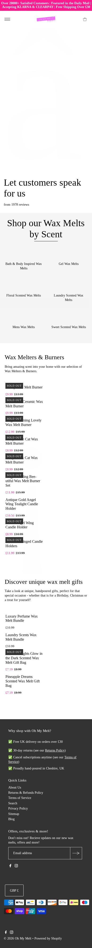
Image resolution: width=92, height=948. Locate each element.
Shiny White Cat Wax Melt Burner (21, 441)
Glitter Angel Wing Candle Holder (19, 525)
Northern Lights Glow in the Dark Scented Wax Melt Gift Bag (23, 657)
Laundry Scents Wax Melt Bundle (21, 637)
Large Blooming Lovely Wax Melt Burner (23, 422)
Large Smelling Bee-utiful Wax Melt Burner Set (22, 481)
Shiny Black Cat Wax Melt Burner (21, 460)
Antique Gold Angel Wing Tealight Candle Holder (21, 504)
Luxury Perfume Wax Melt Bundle (21, 618)
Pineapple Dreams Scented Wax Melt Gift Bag (22, 681)
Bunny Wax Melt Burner (23, 387)
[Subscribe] (76, 853)
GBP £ (14, 890)
